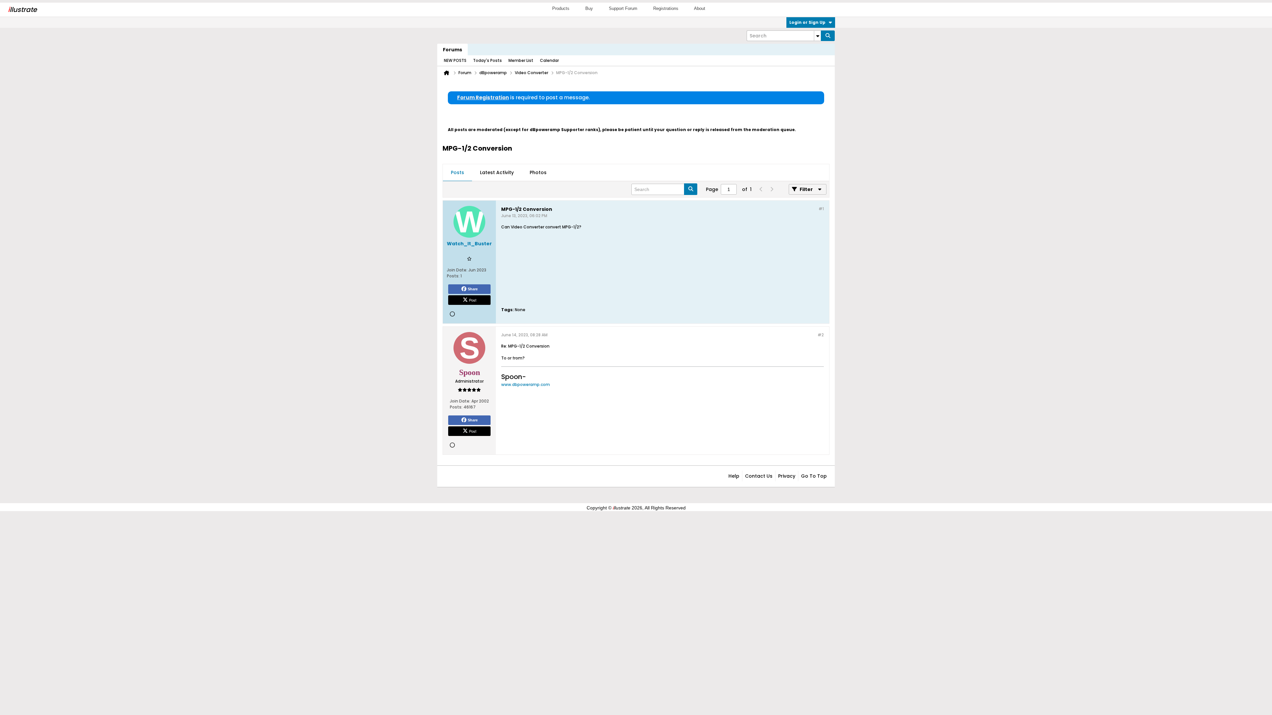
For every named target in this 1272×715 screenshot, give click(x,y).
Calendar (549, 60)
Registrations (665, 8)
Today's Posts (487, 60)
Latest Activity (497, 172)
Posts (457, 172)
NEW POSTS (455, 60)
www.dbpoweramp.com (525, 384)
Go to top (814, 476)
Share (473, 289)
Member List (520, 60)
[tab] (457, 172)
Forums (452, 49)
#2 (821, 335)
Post (472, 300)
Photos (538, 172)
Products (560, 8)
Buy (589, 8)
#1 (821, 209)
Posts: (453, 276)
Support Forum (623, 8)
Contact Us (758, 476)
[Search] (828, 35)
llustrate (22, 9)
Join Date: (457, 270)
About (699, 8)
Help (733, 476)
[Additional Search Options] (817, 35)
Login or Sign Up (807, 22)
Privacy (786, 476)
